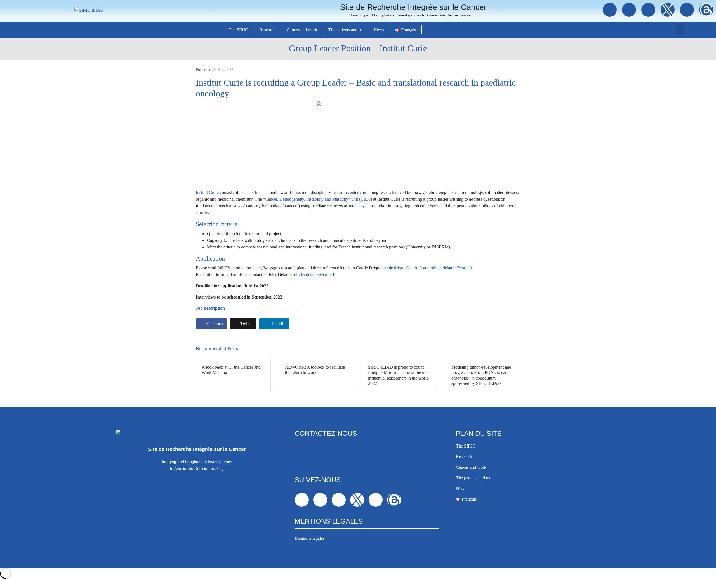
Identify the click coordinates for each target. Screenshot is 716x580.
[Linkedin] (629, 10)
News (379, 29)
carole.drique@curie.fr (402, 268)
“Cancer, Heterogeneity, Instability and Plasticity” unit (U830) (317, 199)
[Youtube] (687, 10)
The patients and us (345, 29)
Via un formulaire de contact (320, 459)
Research (267, 29)
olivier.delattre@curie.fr (451, 268)
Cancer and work (302, 29)
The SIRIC (238, 29)
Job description (210, 308)
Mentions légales (309, 538)
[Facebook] (610, 10)
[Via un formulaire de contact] (299, 450)
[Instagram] (648, 10)
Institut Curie (207, 192)
